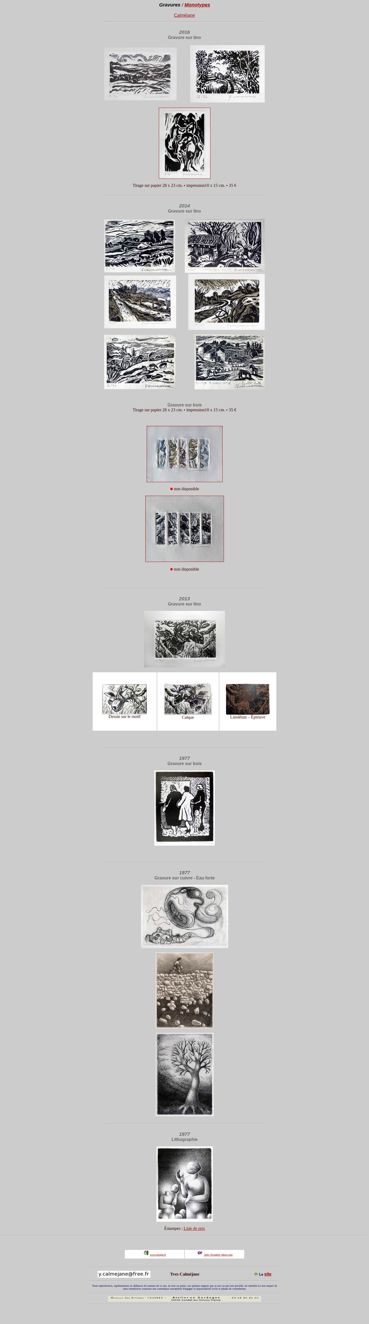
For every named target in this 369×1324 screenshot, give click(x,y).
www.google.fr (158, 1254)
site (267, 1274)
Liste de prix (194, 1228)
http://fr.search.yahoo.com (218, 1254)
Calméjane (184, 15)
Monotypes (197, 5)
